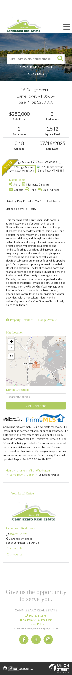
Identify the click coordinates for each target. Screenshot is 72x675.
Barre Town (16, 474)
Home (9, 470)
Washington (43, 470)
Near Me (35, 74)
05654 (31, 474)
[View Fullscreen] (11, 356)
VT (30, 470)
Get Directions (36, 405)
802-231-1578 (18, 534)
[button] (60, 59)
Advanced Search (35, 67)
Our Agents (14, 554)
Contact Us (14, 548)
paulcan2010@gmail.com (37, 619)
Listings (21, 470)
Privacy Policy (36, 624)
